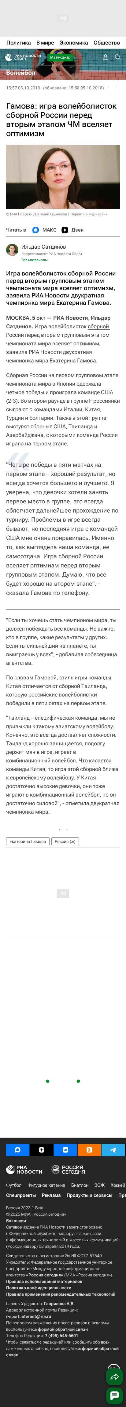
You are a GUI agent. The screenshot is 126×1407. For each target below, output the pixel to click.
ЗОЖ (99, 1185)
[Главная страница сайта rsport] (36, 57)
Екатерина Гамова (73, 360)
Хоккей (118, 1185)
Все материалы (34, 260)
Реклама (51, 1195)
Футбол (13, 1185)
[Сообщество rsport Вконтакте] (65, 1150)
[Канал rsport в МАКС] (17, 1150)
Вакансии (16, 1220)
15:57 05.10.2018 (23, 87)
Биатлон (79, 1185)
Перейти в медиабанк (89, 214)
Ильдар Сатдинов (43, 246)
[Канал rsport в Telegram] (113, 1150)
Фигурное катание (46, 1185)
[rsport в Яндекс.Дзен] (41, 1150)
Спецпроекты (21, 1195)
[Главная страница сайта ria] (7, 57)
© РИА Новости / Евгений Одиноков (36, 214)
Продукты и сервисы (89, 1195)
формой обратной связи (63, 1329)
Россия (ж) (65, 841)
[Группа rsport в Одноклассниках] (89, 1150)
